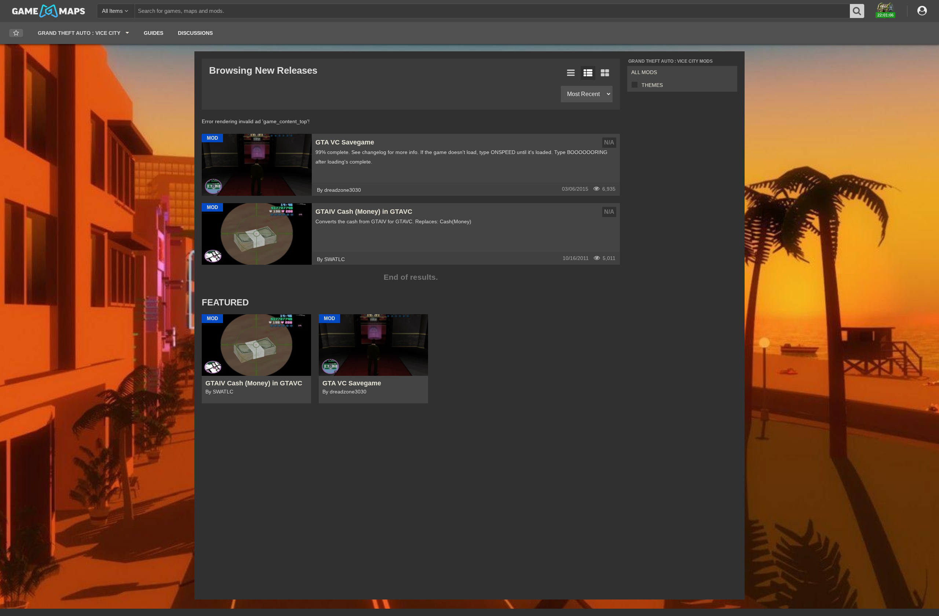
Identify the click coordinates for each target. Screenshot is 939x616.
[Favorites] (16, 33)
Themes (652, 85)
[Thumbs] (605, 73)
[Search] (857, 11)
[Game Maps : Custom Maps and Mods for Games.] (48, 11)
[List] (571, 73)
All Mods (644, 72)
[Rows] (588, 73)
